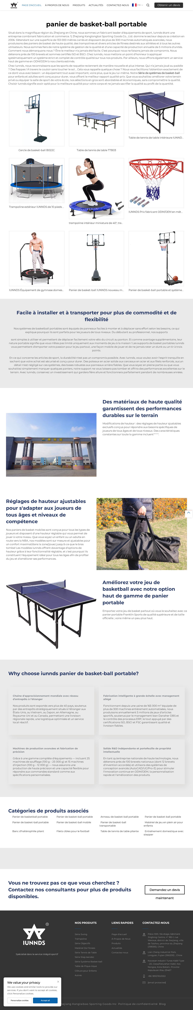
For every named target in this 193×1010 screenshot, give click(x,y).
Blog (162, 1003)
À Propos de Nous (57, 5)
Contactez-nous (118, 5)
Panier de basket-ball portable (75, 816)
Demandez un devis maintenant (165, 891)
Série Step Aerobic (84, 957)
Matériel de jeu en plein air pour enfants (163, 824)
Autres (78, 975)
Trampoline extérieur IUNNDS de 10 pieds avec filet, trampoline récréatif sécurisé (60, 206)
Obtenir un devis (168, 5)
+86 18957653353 (157, 976)
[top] (188, 513)
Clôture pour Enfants (86, 970)
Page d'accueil (31, 5)
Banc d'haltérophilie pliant (28, 831)
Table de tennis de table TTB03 (96, 150)
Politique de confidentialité (138, 1003)
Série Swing (81, 934)
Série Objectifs (82, 943)
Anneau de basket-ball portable (120, 816)
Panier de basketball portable (30, 816)
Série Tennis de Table (86, 952)
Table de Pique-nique (86, 966)
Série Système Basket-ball (88, 961)
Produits (79, 5)
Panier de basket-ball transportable (113, 824)
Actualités (96, 5)
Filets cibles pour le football (73, 831)
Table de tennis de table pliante (120, 831)
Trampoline (81, 938)
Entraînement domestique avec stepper (164, 833)
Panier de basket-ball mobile (74, 822)
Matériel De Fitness (85, 948)
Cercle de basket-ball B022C (37, 150)
